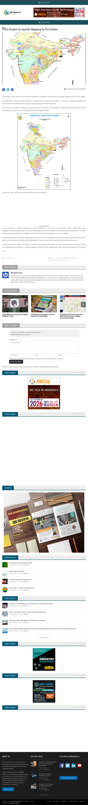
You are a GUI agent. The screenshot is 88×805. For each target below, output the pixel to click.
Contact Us (83, 801)
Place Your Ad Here (78, 372)
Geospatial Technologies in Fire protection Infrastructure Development (48, 763)
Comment (13, 340)
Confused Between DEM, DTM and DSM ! (20, 563)
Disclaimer (64, 801)
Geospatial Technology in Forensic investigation (46, 785)
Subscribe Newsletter (68, 778)
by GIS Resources (70, 89)
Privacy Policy (73, 801)
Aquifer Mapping (68, 258)
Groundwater (53, 260)
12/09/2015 (82, 89)
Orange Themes (14, 803)
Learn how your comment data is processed (43, 367)
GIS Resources (16, 273)
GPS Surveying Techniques (16, 571)
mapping (63, 260)
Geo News (56, 801)
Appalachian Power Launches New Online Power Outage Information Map (71, 316)
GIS (15, 258)
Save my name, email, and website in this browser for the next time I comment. (37, 359)
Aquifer (58, 258)
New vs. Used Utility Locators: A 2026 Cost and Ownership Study (27, 612)
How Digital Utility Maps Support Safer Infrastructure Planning (27, 620)
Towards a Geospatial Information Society (45, 775)
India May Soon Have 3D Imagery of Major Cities (15, 315)
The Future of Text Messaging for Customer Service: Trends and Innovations (31, 603)
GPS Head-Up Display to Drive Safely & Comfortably (42, 315)
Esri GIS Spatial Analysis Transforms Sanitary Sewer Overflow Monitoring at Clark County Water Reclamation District (43, 629)
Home (49, 801)
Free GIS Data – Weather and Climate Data (21, 588)
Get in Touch (8, 789)
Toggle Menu (45, 3)
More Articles (44, 637)
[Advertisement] (44, 211)
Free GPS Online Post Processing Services (20, 579)
